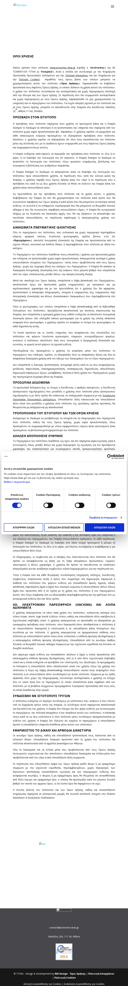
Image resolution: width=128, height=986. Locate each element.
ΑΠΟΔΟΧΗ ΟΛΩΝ (104, 527)
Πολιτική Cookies (29, 79)
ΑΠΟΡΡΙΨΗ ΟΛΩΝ (23, 527)
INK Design (61, 973)
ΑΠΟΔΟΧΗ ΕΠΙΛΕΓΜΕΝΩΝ (64, 527)
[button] (64, 806)
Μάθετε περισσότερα (17, 481)
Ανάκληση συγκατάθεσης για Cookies (84, 984)
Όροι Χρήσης (78, 973)
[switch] (48, 505)
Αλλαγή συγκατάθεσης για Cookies (42, 984)
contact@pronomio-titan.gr (64, 927)
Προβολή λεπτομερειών (103, 517)
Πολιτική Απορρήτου (76, 75)
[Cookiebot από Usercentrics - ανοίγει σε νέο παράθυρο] (109, 456)
